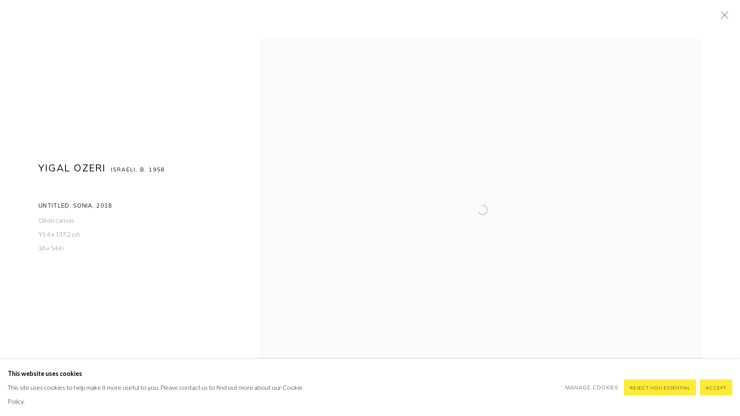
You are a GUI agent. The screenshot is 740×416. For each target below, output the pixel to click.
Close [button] (722, 17)
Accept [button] (716, 388)
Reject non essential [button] (660, 388)
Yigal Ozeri (72, 168)
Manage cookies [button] (592, 387)
